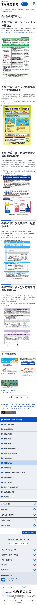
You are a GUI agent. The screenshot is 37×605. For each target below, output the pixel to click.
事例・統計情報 (6, 560)
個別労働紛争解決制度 (10, 453)
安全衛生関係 (8, 463)
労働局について (6, 569)
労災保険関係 (8, 439)
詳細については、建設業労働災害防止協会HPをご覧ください (19, 102)
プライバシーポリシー (9, 587)
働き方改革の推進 (9, 424)
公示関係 (6, 497)
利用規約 (23, 587)
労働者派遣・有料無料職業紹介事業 (14, 472)
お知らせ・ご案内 (7, 515)
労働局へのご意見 (19, 543)
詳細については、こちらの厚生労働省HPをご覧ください (18, 32)
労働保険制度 (8, 434)
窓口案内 (4, 565)
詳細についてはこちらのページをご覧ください (17, 238)
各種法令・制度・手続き (9, 555)
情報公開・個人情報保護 (11, 487)
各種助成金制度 (8, 429)
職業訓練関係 (8, 477)
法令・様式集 (8, 482)
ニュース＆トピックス (9, 550)
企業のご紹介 (6, 520)
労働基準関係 (8, 458)
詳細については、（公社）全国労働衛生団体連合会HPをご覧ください (19, 304)
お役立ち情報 (6, 504)
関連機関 (4, 509)
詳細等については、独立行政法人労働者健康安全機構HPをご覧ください (19, 172)
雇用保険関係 (8, 443)
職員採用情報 (6, 525)
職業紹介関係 (8, 468)
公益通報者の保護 (9, 492)
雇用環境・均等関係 (10, 448)
